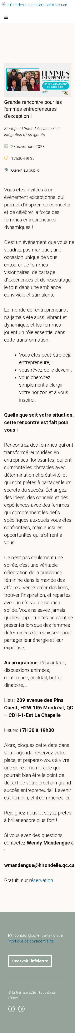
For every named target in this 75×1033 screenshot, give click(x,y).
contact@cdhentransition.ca (38, 935)
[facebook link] (11, 1009)
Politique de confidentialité (31, 941)
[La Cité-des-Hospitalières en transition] (34, 6)
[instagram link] (21, 1009)
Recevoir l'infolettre (30, 961)
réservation (41, 880)
